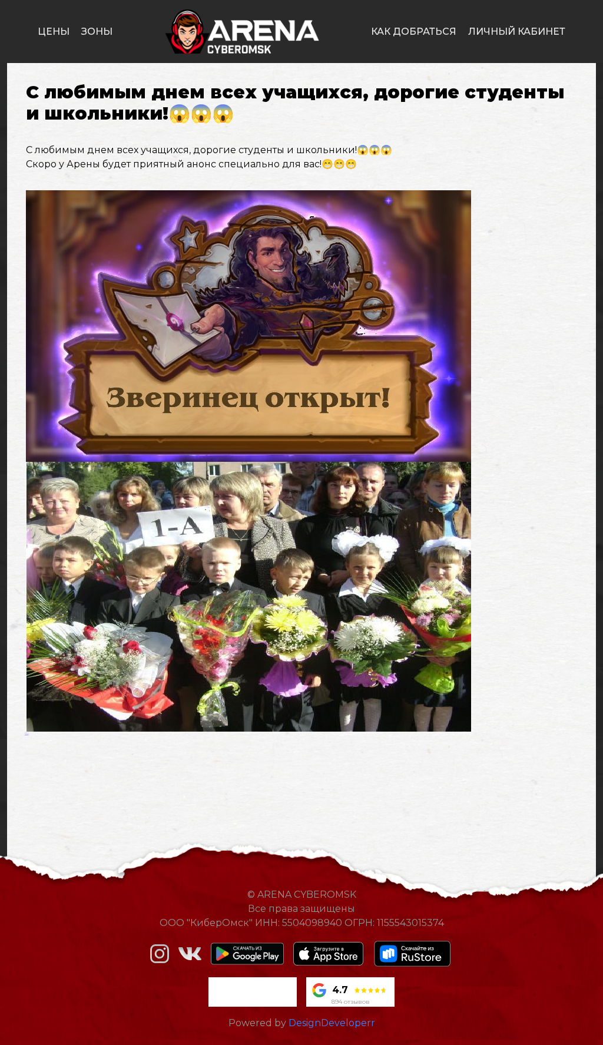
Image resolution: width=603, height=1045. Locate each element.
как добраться (413, 31)
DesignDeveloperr (332, 1023)
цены (53, 31)
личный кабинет (516, 31)
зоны (96, 31)
